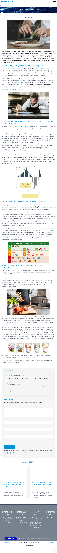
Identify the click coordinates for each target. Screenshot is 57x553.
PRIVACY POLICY (28, 542)
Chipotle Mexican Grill (19, 126)
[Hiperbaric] (6, 2)
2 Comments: (8, 371)
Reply (49, 375)
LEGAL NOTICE (20, 542)
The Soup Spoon (21, 336)
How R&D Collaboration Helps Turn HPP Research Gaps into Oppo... (14, 484)
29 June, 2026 (7, 489)
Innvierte (33, 538)
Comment (6, 406)
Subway (47, 230)
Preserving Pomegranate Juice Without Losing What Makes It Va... (42, 484)
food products (17, 82)
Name (5, 419)
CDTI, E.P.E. (51, 538)
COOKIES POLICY (37, 542)
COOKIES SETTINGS (29, 545)
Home (1, 5)
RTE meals (17, 332)
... (4, 5)
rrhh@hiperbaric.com (28, 452)
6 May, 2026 (34, 489)
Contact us (5, 360)
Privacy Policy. (7, 453)
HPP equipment (13, 272)
